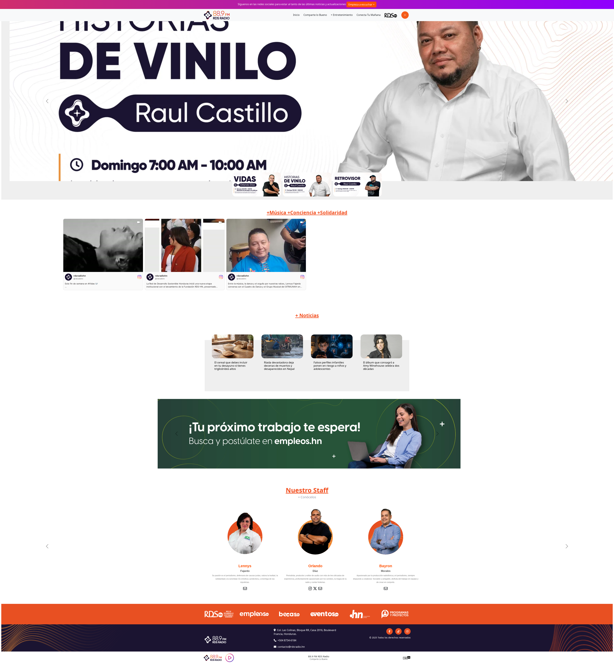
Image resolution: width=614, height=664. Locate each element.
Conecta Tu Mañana (369, 15)
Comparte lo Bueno (315, 15)
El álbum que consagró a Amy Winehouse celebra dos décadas (381, 366)
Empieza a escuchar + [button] (361, 4)
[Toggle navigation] (405, 15)
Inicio (296, 15)
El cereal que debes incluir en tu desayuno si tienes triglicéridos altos (230, 366)
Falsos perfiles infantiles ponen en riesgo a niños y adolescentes (330, 366)
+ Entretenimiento (342, 15)
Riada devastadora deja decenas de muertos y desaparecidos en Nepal (279, 366)
